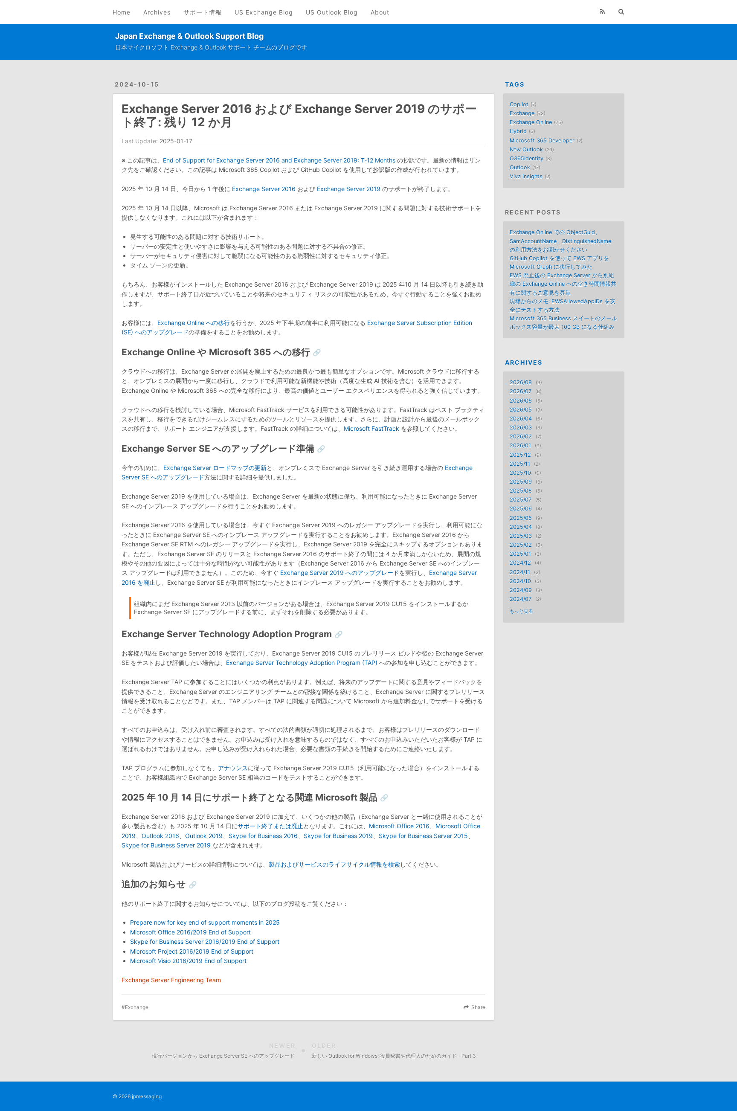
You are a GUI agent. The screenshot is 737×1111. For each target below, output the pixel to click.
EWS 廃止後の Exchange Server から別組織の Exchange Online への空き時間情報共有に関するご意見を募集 (563, 284)
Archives (157, 12)
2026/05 (521, 409)
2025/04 (521, 527)
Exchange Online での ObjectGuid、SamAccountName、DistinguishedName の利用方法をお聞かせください (560, 240)
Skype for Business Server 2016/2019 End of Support (204, 941)
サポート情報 (202, 12)
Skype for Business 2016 (263, 835)
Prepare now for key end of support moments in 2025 (205, 922)
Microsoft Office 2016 (399, 826)
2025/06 (521, 508)
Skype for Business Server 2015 (423, 835)
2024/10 (520, 581)
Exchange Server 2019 (348, 188)
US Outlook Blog (332, 12)
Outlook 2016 (160, 835)
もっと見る (521, 611)
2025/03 (521, 536)
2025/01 (520, 554)
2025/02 (521, 545)
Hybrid (518, 131)
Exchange (136, 1007)
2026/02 (521, 436)
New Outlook (526, 149)
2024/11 (520, 572)
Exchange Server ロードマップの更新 (215, 467)
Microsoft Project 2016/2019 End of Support (191, 951)
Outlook (520, 167)
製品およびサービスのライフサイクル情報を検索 (334, 864)
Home (122, 12)
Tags (515, 84)
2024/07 (520, 599)
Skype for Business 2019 (338, 835)
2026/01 (520, 445)
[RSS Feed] (602, 11)
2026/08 (521, 382)
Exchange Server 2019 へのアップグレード (339, 572)
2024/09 (521, 590)
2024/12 (520, 563)
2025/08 (521, 490)
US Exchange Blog (264, 12)
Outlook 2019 (204, 835)
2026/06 (521, 400)
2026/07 (520, 391)
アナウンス (233, 768)
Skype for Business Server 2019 (166, 845)
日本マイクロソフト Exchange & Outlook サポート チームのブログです (211, 47)
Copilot (519, 104)
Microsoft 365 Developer (542, 140)
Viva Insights (526, 176)
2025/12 (520, 455)
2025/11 (520, 464)
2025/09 (521, 482)
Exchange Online (531, 122)
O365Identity (526, 158)
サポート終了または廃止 (270, 826)
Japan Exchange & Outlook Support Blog (189, 36)
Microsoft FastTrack (371, 428)
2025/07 (520, 499)
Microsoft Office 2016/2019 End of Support (190, 932)
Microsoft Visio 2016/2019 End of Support (188, 960)
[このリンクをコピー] (317, 352)
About (380, 12)
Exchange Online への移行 (193, 322)
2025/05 (521, 518)
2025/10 (520, 473)
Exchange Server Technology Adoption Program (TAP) (301, 662)
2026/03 (521, 427)
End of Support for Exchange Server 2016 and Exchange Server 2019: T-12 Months (279, 160)
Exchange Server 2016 (264, 188)
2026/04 (521, 418)
